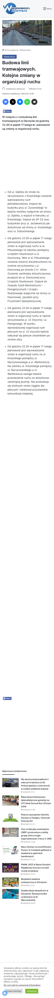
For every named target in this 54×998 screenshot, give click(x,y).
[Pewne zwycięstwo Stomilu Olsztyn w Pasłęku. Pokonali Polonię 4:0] (10, 817)
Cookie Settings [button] (13, 991)
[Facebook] (6, 102)
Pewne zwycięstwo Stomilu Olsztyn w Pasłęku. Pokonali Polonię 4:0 (35, 817)
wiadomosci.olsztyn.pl (15, 89)
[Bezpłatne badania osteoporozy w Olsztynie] (10, 882)
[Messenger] (20, 102)
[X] (13, 102)
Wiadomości (25, 50)
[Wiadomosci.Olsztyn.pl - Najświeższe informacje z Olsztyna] (17, 8)
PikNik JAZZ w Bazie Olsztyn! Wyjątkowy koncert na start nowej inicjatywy (36, 867)
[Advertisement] (27, 162)
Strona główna (11, 50)
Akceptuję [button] (31, 991)
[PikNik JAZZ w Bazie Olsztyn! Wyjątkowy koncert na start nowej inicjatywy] (10, 868)
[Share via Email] (34, 102)
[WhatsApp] (27, 102)
